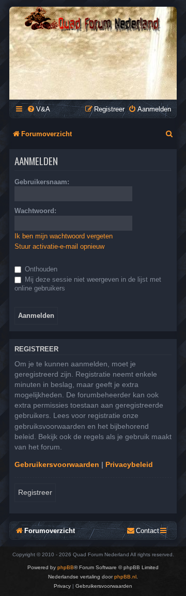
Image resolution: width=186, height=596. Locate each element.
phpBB (65, 567)
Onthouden (40, 269)
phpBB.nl (125, 576)
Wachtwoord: (35, 211)
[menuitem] (38, 109)
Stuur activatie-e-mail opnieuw (59, 246)
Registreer (35, 492)
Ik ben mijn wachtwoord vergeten (63, 236)
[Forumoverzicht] (93, 20)
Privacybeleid (129, 464)
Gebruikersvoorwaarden (56, 464)
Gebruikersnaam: (41, 182)
